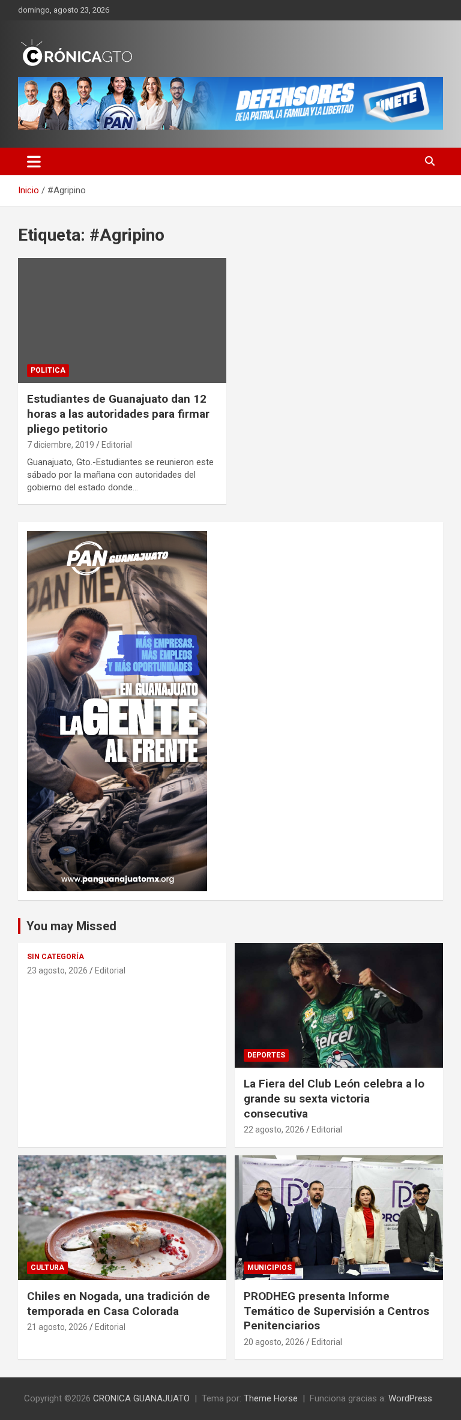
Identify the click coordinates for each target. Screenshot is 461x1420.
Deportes (266, 1055)
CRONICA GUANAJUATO (141, 1398)
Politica (48, 370)
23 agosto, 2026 (57, 970)
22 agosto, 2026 (274, 1129)
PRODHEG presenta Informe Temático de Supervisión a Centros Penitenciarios (336, 1310)
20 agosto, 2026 (274, 1342)
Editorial (116, 445)
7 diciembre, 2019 (60, 445)
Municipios (269, 1267)
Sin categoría (55, 956)
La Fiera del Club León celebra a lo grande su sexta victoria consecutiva (334, 1098)
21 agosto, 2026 (57, 1327)
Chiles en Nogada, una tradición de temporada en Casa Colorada (118, 1303)
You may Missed (71, 926)
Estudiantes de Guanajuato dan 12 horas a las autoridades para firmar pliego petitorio (118, 413)
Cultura (47, 1267)
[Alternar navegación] (34, 161)
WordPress (410, 1398)
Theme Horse (271, 1398)
